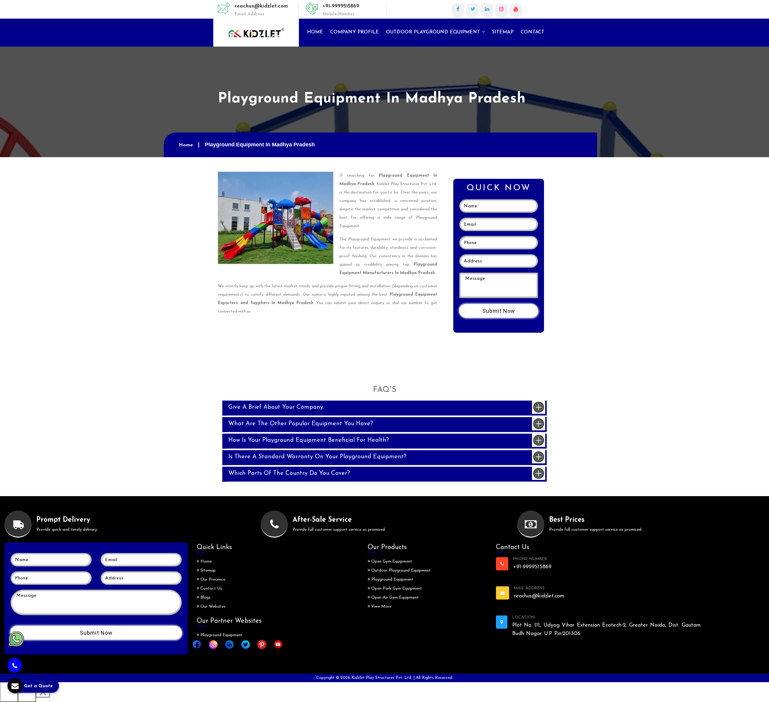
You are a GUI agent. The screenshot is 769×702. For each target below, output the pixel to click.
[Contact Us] (15, 665)
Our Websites (212, 606)
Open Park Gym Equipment (396, 588)
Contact (532, 32)
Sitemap (502, 32)
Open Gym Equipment (391, 561)
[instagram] (501, 10)
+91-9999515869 (341, 6)
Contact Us (210, 588)
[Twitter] (473, 10)
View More (380, 606)
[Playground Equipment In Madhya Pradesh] (275, 217)
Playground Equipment (220, 635)
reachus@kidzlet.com (261, 6)
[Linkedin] (487, 10)
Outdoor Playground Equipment (434, 32)
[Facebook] (458, 10)
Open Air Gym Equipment (394, 597)
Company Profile (354, 32)
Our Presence (212, 579)
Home (315, 32)
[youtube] (516, 10)
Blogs (205, 597)
